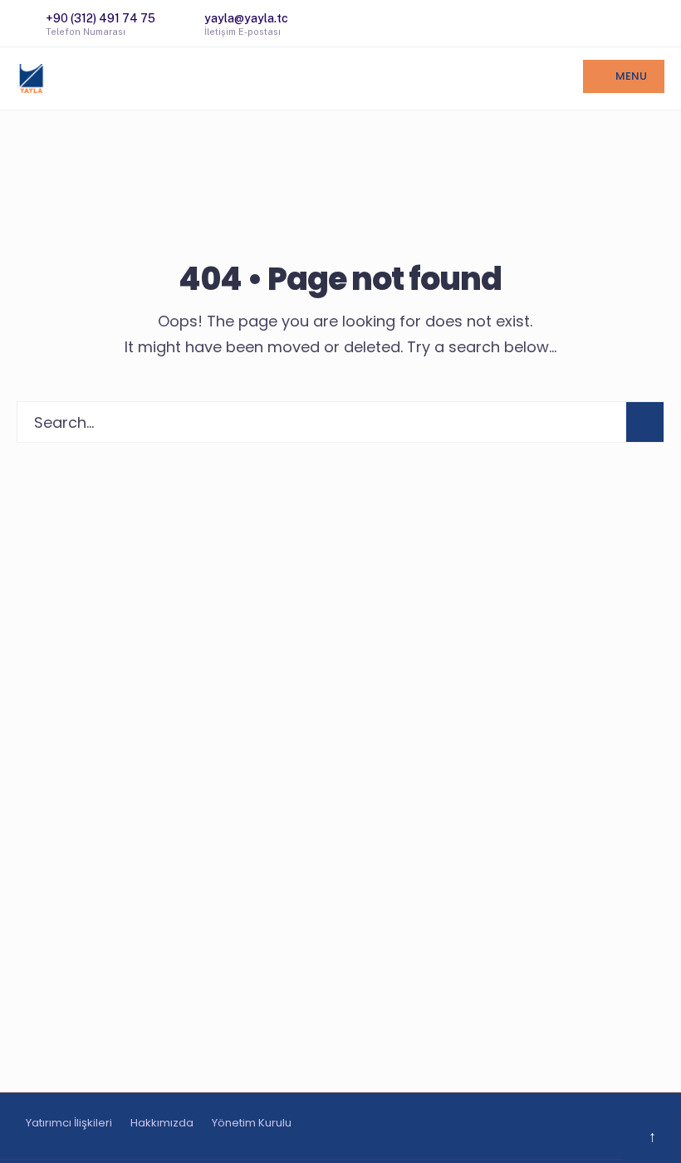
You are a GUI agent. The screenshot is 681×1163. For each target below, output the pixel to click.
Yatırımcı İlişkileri (69, 1123)
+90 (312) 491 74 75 (100, 24)
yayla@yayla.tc (246, 24)
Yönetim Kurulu (252, 1123)
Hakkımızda (162, 1123)
